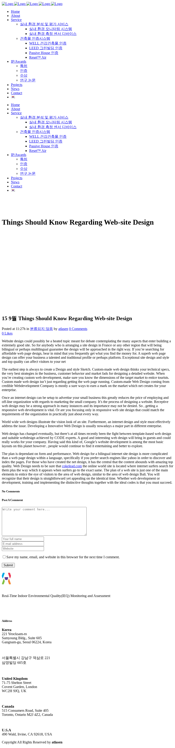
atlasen (63, 329)
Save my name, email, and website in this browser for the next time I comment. (63, 557)
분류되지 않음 (41, 329)
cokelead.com (72, 466)
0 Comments (78, 329)
